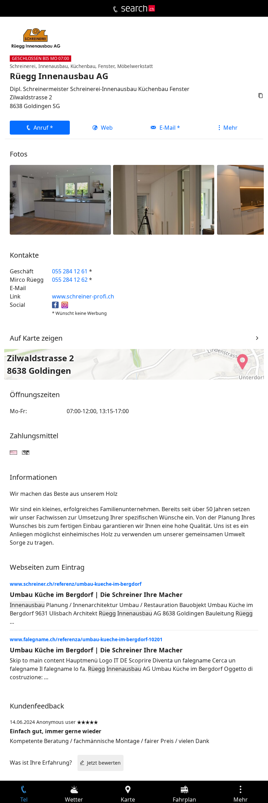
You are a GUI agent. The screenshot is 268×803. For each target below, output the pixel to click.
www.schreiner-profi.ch (83, 296)
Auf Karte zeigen (36, 338)
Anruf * (43, 127)
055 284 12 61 (70, 271)
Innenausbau (53, 66)
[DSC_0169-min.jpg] (60, 199)
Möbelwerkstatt (135, 66)
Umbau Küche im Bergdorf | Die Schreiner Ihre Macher (96, 594)
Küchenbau (82, 66)
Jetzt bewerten (104, 762)
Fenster (106, 66)
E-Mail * (169, 127)
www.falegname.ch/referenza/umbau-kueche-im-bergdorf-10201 (86, 639)
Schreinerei (23, 66)
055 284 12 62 (70, 279)
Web (107, 127)
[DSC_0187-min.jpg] (163, 199)
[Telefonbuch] (115, 9)
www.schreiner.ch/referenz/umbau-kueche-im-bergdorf (75, 584)
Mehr (230, 127)
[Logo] (138, 8)
